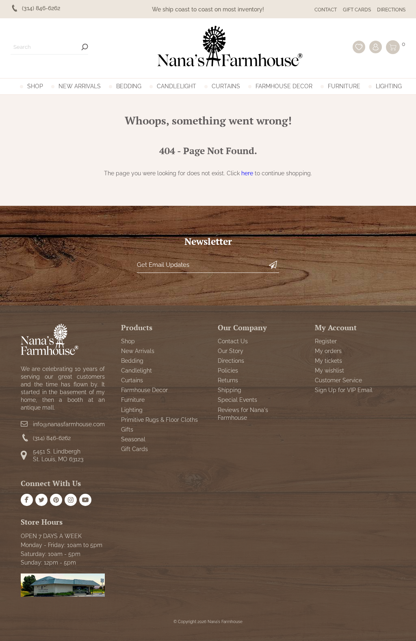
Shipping (229, 390)
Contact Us (233, 341)
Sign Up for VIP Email (344, 390)
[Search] (84, 47)
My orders (328, 351)
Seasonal (133, 439)
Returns (228, 380)
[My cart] (393, 47)
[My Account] (375, 47)
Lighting (389, 86)
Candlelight (176, 86)
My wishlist (329, 370)
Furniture (344, 86)
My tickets (328, 361)
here (247, 173)
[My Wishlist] (359, 47)
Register (326, 341)
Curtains (226, 86)
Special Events (237, 400)
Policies (228, 370)
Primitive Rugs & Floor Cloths (159, 419)
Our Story (230, 351)
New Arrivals (79, 86)
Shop (35, 86)
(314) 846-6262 (52, 438)
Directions (391, 10)
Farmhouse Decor (284, 86)
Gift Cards (357, 10)
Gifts (127, 429)
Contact (325, 10)
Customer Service (338, 380)
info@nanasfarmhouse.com (69, 424)
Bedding (128, 86)
